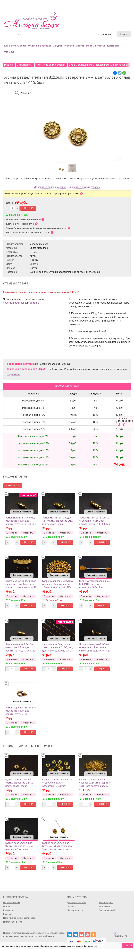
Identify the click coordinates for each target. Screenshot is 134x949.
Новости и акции (11, 902)
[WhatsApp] (124, 73)
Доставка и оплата (76, 902)
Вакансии (8, 914)
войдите (34, 302)
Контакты (113, 45)
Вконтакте (75, 934)
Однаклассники (93, 934)
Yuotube (81, 934)
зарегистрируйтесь (14, 302)
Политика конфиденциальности (19, 918)
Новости (68, 45)
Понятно (128, 945)
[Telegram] (120, 73)
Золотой (34, 263)
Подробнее (13, 374)
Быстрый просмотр (22, 512)
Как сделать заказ (15, 45)
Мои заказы (105, 906)
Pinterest (87, 934)
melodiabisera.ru (46, 936)
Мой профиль (106, 902)
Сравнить (125, 422)
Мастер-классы (75, 910)
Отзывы (9, 51)
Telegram (69, 934)
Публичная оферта (12, 922)
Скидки (57, 45)
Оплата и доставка (39, 45)
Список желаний (107, 910)
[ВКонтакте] (115, 73)
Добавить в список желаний (50, 187)
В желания (12, 533)
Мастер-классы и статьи (90, 45)
